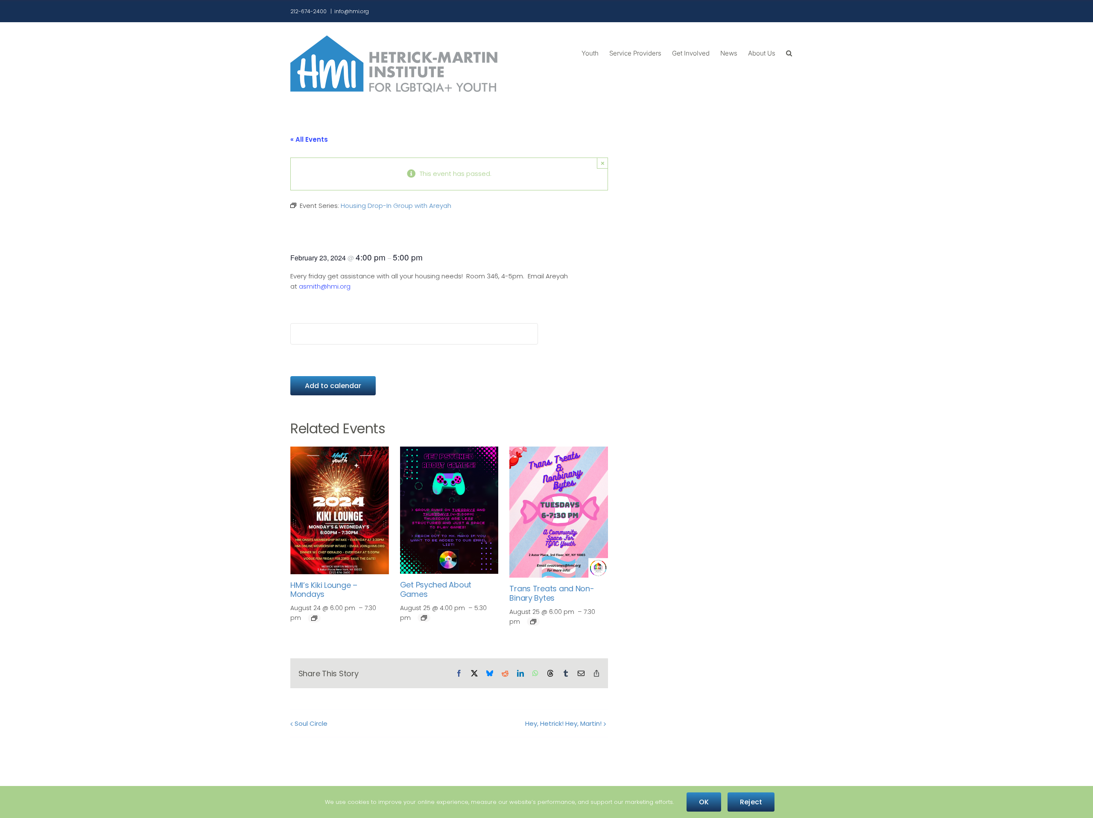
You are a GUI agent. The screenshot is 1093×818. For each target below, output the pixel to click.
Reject (751, 802)
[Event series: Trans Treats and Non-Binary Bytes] (533, 621)
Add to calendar (333, 386)
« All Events (309, 139)
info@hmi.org (351, 11)
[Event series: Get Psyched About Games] (424, 617)
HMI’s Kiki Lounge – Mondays (323, 590)
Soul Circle (311, 723)
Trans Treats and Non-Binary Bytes (551, 593)
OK (704, 802)
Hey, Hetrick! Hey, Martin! (563, 723)
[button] (789, 52)
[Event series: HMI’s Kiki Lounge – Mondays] (314, 618)
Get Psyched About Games (435, 589)
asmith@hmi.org (325, 286)
